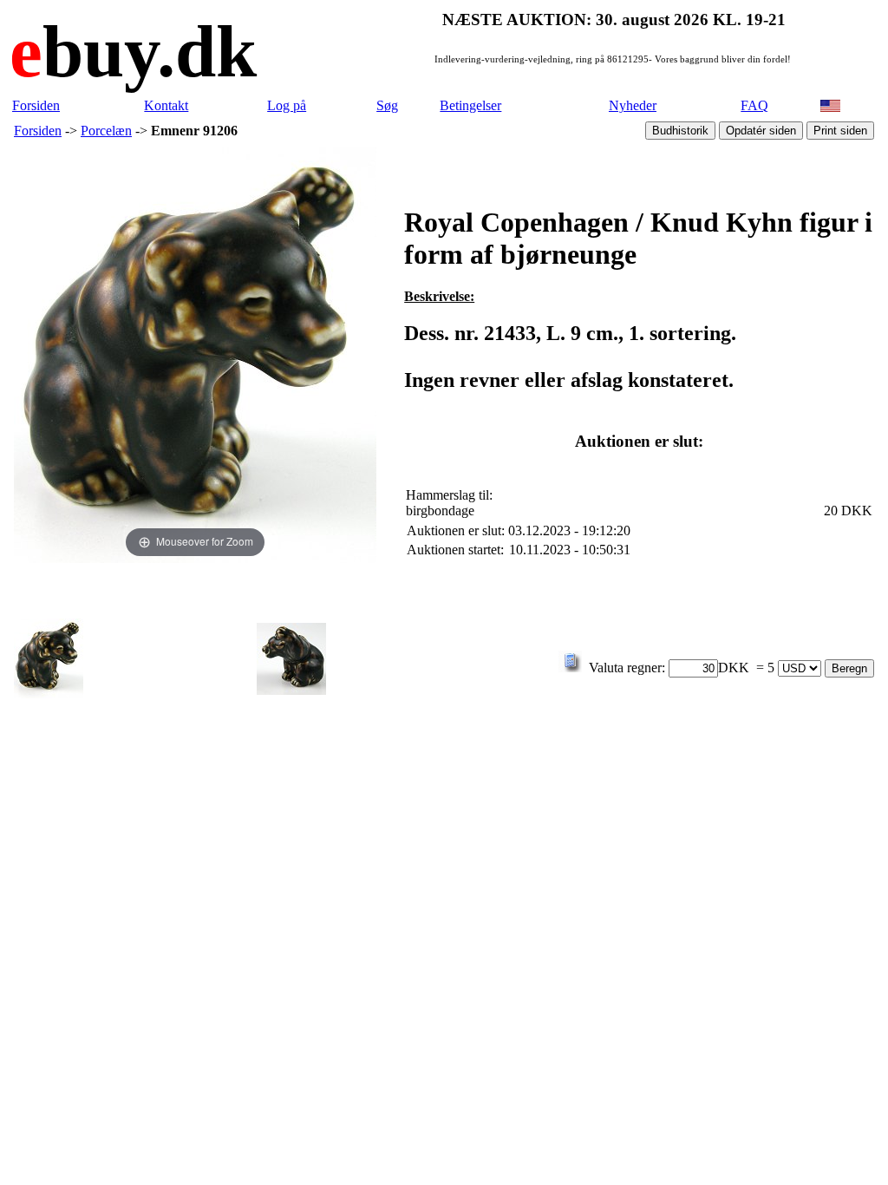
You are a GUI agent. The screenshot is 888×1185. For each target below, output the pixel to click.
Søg (387, 105)
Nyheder (632, 105)
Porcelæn (106, 130)
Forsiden (36, 105)
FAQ (754, 105)
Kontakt (166, 105)
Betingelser (470, 105)
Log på (286, 105)
